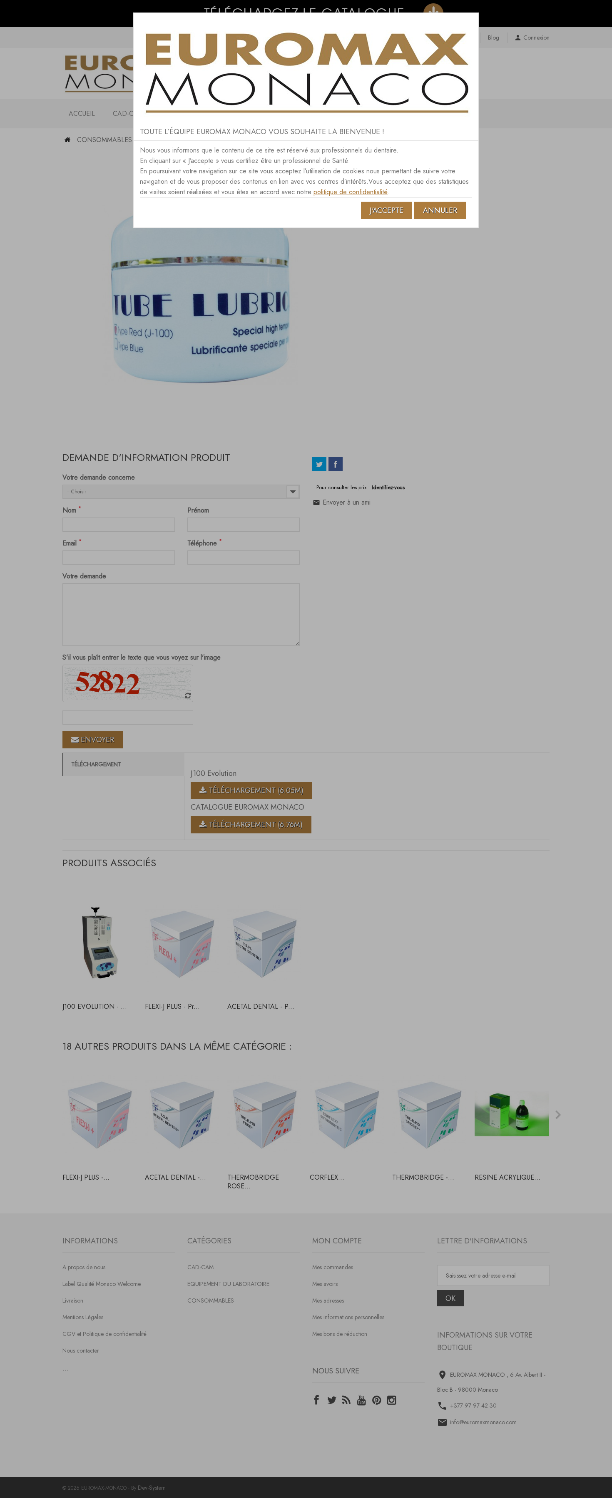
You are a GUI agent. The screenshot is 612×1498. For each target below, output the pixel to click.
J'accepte (386, 210)
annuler (440, 210)
